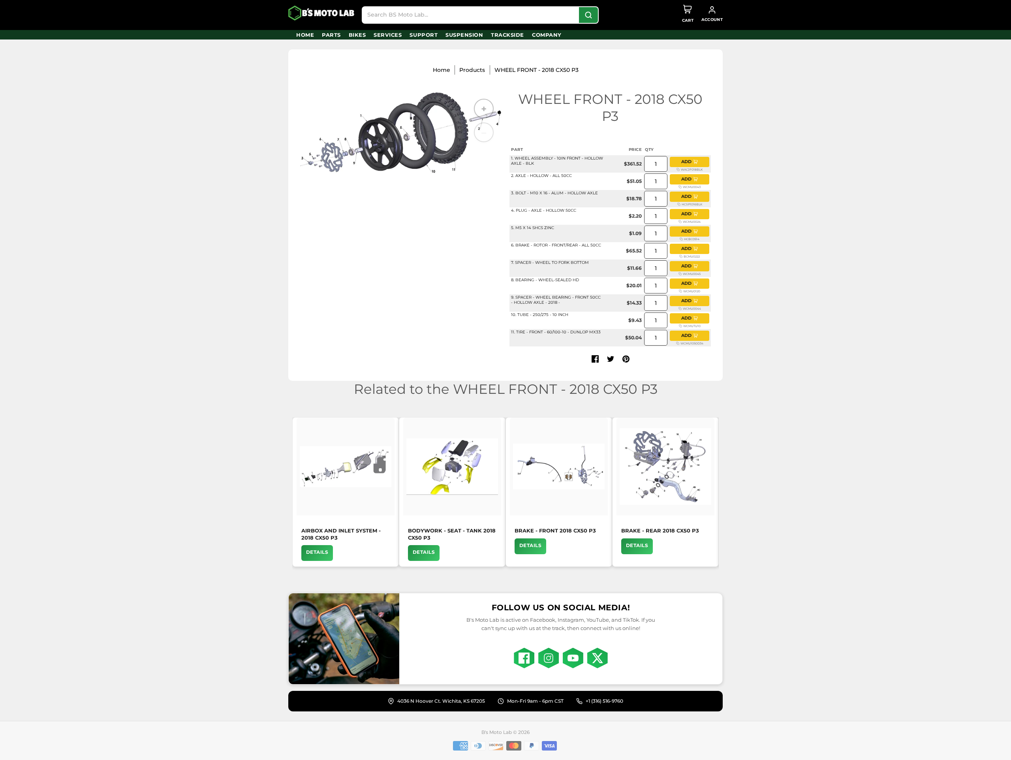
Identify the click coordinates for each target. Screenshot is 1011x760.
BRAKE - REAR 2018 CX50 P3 (660, 530)
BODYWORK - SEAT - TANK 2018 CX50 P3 (452, 534)
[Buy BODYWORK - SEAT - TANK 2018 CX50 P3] (452, 466)
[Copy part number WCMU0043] (680, 186)
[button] (595, 359)
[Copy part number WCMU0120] (680, 291)
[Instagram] (548, 658)
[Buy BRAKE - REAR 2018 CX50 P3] (665, 466)
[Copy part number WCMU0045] (680, 273)
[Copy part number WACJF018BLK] (678, 169)
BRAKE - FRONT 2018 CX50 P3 (555, 530)
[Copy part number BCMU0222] (680, 256)
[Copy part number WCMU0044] (680, 308)
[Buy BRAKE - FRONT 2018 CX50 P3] (559, 466)
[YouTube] (573, 658)
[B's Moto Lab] (321, 13)
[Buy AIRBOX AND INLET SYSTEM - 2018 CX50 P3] (345, 466)
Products (472, 69)
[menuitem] (305, 35)
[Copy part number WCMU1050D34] (677, 343)
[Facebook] (524, 658)
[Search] (588, 15)
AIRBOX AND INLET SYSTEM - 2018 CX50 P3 (341, 534)
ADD (686, 161)
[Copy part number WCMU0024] (680, 221)
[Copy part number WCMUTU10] (680, 325)
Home (441, 69)
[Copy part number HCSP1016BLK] (678, 204)
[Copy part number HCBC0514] (681, 239)
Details (317, 552)
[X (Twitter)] (597, 658)
